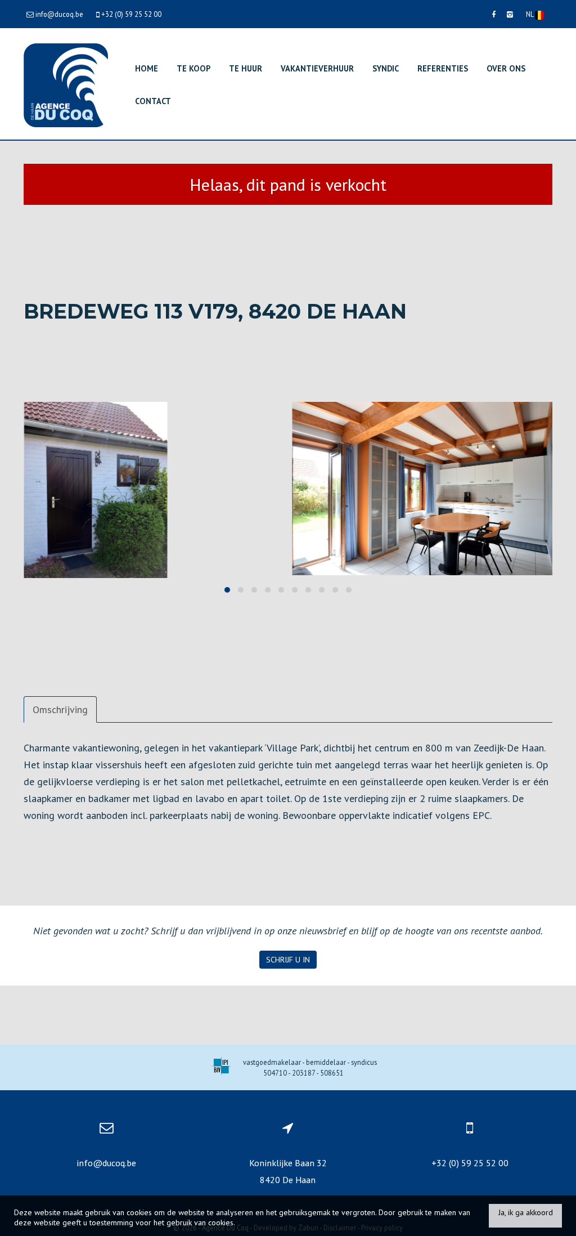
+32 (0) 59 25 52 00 (469, 1162)
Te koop (193, 68)
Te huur (245, 68)
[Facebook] (493, 14)
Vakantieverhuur (317, 68)
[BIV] (221, 1067)
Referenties (442, 68)
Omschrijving (60, 709)
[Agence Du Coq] (66, 84)
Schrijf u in (288, 960)
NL (530, 14)
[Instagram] (510, 14)
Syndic (385, 68)
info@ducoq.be (106, 1162)
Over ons (506, 68)
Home (146, 68)
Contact (153, 101)
